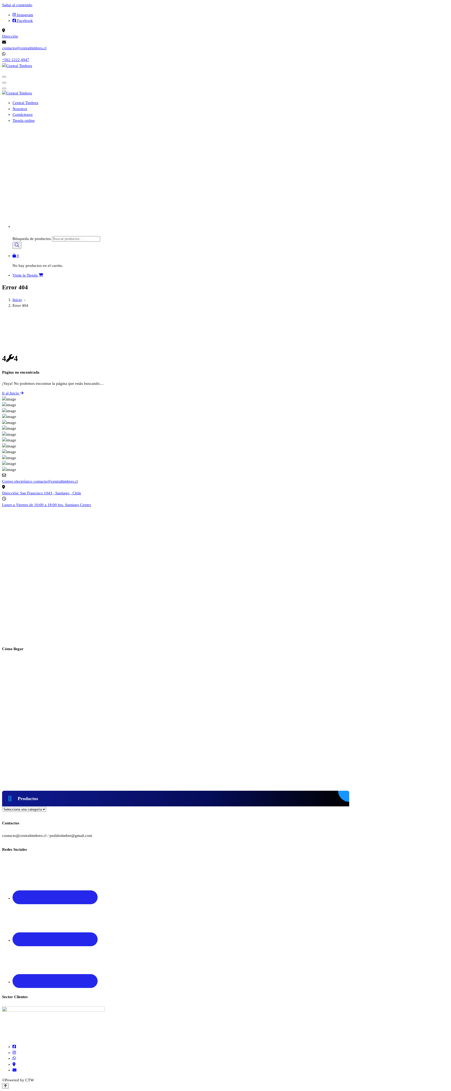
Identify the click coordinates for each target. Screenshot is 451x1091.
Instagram (24, 15)
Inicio (17, 300)
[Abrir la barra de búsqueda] (15, 233)
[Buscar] (17, 245)
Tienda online (24, 120)
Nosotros (20, 109)
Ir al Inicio (11, 393)
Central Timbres (25, 103)
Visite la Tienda (26, 275)
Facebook (24, 21)
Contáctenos (23, 114)
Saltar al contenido (17, 5)
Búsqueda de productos (32, 239)
